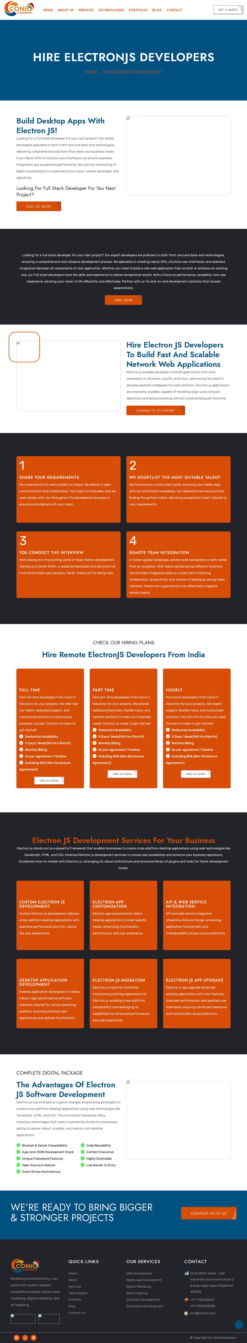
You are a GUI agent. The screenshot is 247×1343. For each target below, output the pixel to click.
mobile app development (144, 1280)
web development (139, 1273)
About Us (66, 10)
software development (143, 1300)
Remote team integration (159, 553)
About (73, 1280)
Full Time (29, 690)
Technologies (78, 1293)
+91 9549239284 (202, 1306)
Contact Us (77, 1313)
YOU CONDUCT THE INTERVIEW (51, 553)
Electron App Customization (110, 904)
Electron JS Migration (119, 980)
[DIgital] (19, 8)
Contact (175, 10)
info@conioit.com (203, 1313)
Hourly (174, 690)
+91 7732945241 (202, 1300)
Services (86, 10)
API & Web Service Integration (186, 904)
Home (48, 10)
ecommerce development (144, 1306)
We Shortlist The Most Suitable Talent (175, 477)
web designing (137, 1293)
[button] (205, 9)
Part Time (103, 690)
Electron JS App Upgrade (194, 980)
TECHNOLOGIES (111, 10)
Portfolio (138, 10)
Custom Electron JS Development (42, 904)
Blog (157, 10)
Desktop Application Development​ (43, 982)
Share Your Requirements (49, 477)
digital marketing (138, 1286)
